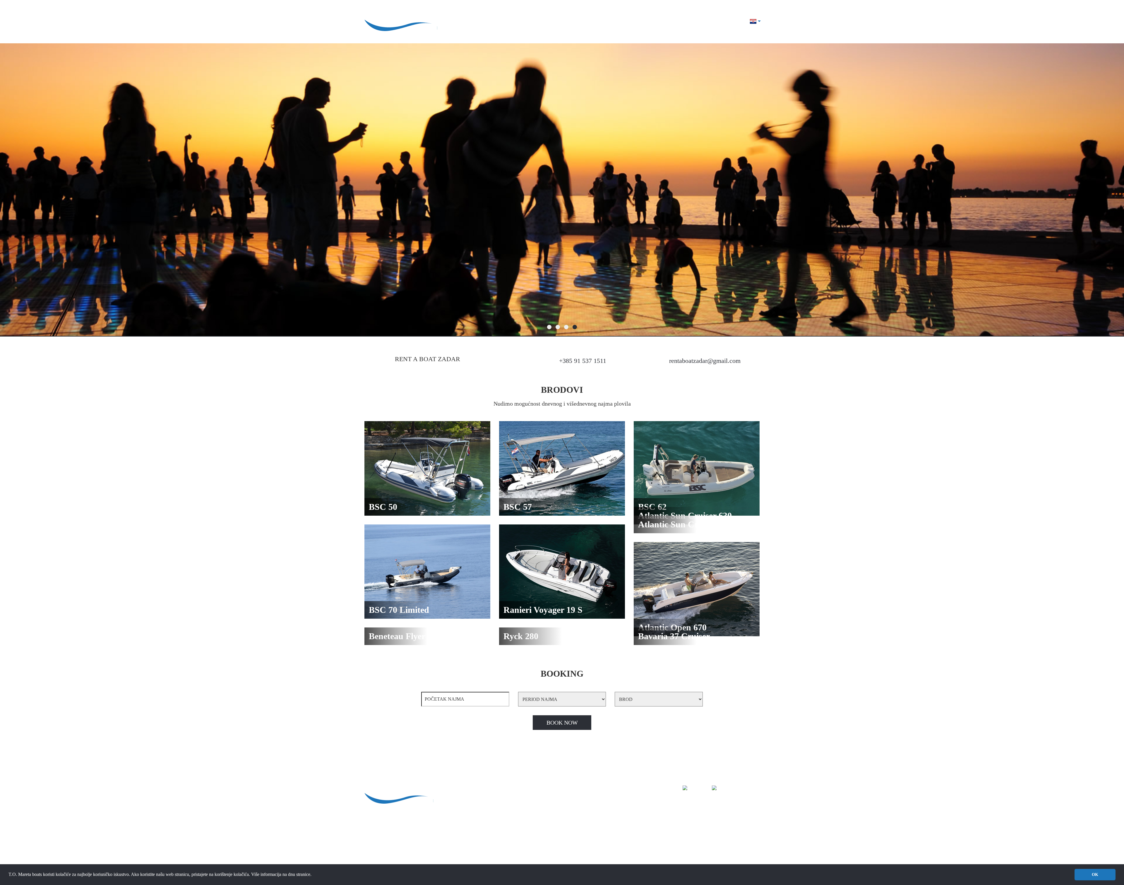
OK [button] (1095, 874)
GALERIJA (650, 21)
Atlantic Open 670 (603, 843)
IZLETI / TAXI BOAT (690, 21)
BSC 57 (594, 804)
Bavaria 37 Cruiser (604, 863)
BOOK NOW (562, 722)
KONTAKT (730, 21)
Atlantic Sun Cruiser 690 (609, 837)
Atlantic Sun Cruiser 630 (609, 830)
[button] (313, 875)
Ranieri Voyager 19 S (606, 823)
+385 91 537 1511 (582, 360)
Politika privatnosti (381, 820)
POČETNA (498, 790)
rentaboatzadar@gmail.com (705, 360)
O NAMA (592, 21)
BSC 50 (594, 797)
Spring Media (429, 820)
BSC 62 (594, 810)
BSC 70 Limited (601, 817)
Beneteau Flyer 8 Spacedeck (612, 850)
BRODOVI (620, 21)
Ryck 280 (595, 857)
